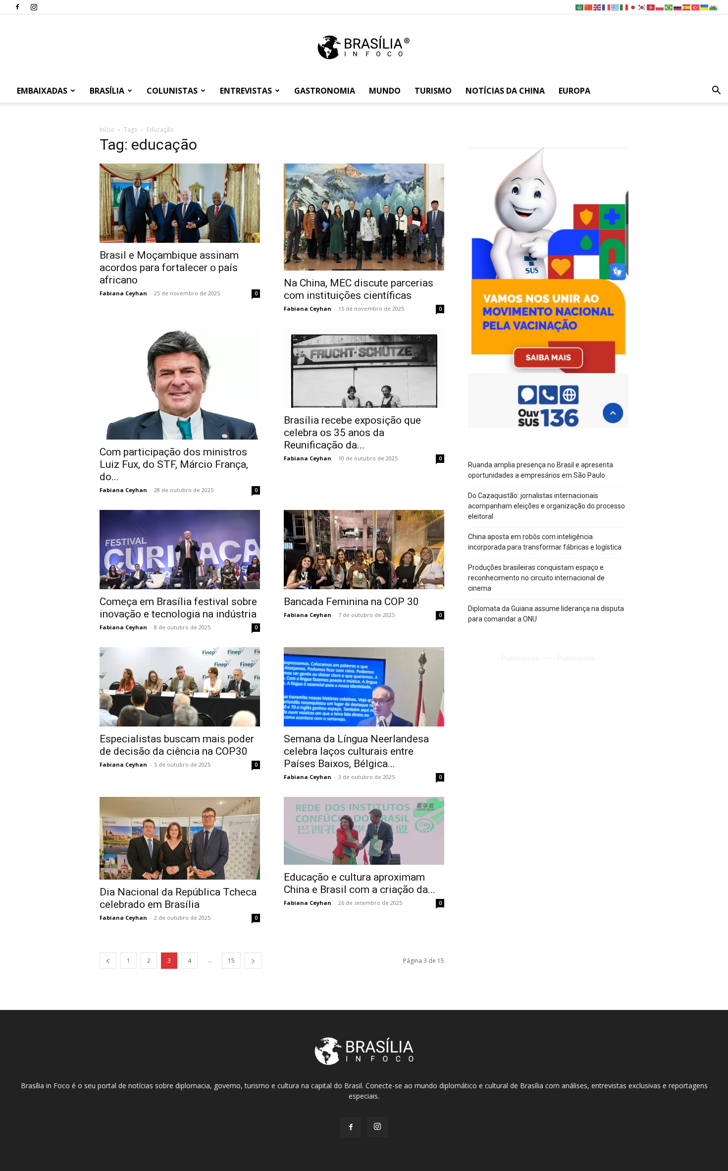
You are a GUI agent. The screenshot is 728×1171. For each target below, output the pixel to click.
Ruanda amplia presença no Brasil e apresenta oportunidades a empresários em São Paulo (540, 470)
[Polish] (660, 6)
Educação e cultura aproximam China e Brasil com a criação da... (359, 883)
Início (107, 129)
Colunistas (172, 90)
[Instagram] (33, 7)
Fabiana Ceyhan (123, 293)
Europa (574, 90)
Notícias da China (505, 90)
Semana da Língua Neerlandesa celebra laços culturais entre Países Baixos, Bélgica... (356, 751)
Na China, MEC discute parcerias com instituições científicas (358, 289)
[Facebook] (17, 7)
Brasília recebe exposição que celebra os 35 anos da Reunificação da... (352, 432)
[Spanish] (686, 6)
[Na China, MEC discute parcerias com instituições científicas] (364, 217)
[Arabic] (579, 6)
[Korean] (642, 6)
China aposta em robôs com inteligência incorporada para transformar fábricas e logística (545, 542)
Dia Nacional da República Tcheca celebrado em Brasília (178, 898)
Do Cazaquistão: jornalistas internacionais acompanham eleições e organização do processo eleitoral (546, 506)
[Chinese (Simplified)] (588, 6)
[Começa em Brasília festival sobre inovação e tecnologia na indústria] (180, 549)
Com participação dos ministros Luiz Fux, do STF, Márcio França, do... (174, 464)
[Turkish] (695, 6)
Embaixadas (42, 90)
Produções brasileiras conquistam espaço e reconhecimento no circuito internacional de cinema (536, 577)
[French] (606, 6)
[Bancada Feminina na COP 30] (364, 549)
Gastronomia (324, 90)
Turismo (433, 90)
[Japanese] (633, 6)
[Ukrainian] (704, 6)
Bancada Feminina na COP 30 (351, 602)
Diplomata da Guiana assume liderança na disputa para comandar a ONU (546, 614)
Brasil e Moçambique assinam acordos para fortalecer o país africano (169, 267)
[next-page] (253, 960)
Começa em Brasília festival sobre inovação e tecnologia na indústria (178, 608)
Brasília (107, 90)
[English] (597, 6)
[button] (716, 91)
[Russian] (678, 6)
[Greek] (615, 6)
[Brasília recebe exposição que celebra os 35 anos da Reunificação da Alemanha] (364, 368)
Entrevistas (246, 90)
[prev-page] (108, 960)
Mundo (385, 90)
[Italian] (624, 6)
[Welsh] (713, 6)
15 (231, 960)
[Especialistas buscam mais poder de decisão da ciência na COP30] (180, 686)
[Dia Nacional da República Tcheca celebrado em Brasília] (180, 838)
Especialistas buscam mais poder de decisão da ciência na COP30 (177, 745)
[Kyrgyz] (651, 6)
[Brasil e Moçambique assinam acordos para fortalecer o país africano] (180, 203)
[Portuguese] (669, 6)
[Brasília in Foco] (364, 47)
